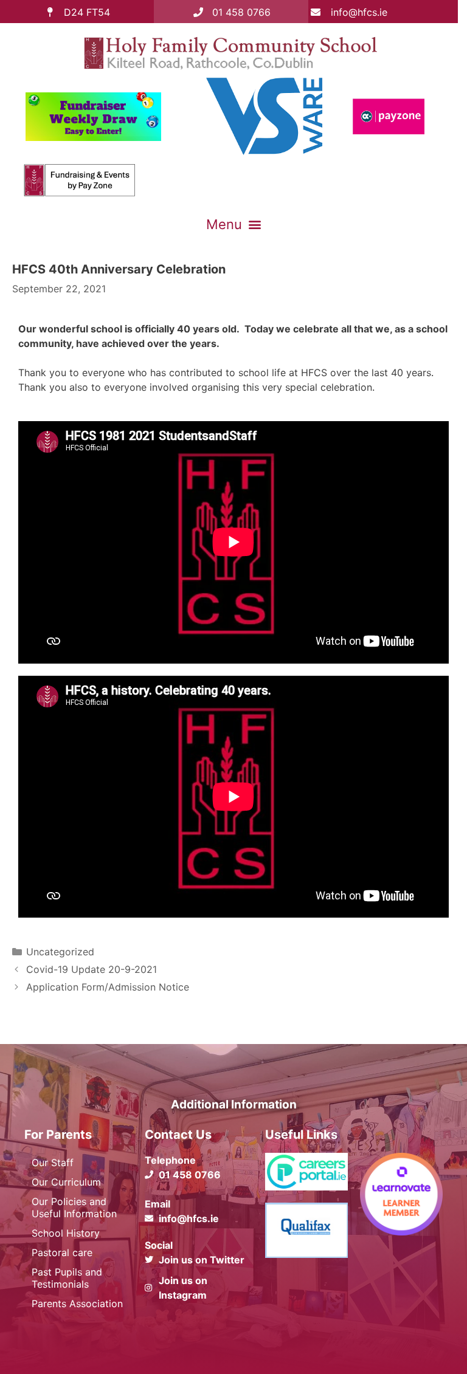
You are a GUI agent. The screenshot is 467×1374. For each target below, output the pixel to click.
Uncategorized (60, 952)
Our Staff (53, 1162)
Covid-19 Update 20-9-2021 (91, 969)
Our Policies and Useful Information (74, 1207)
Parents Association (77, 1303)
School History (66, 1233)
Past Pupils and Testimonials (67, 1278)
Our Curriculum (66, 1182)
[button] (233, 224)
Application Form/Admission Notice (107, 987)
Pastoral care (62, 1252)
